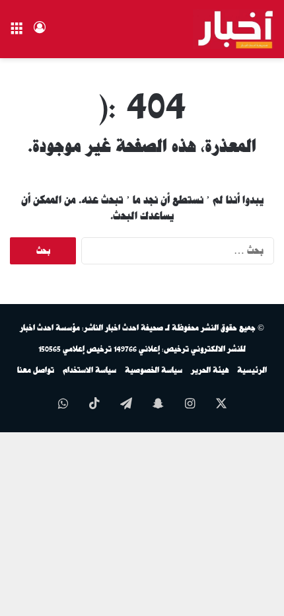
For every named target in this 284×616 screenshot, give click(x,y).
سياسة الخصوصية (153, 370)
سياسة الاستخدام (89, 370)
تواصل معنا (35, 370)
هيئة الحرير (210, 370)
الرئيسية (252, 370)
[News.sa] (233, 29)
